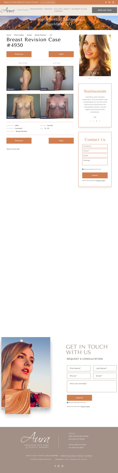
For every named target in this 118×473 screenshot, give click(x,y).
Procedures (36, 9)
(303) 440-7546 (80, 445)
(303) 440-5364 (78, 447)
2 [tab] (92, 78)
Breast (29, 35)
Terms (103, 180)
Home (8, 35)
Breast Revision (40, 35)
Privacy (98, 180)
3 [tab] (95, 78)
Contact (58, 11)
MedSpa (48, 9)
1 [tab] (89, 78)
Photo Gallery (19, 35)
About (66, 9)
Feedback (88, 455)
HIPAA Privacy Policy (68, 455)
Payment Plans (79, 9)
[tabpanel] (95, 55)
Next (61, 54)
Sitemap (80, 455)
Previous (19, 54)
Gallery (58, 9)
